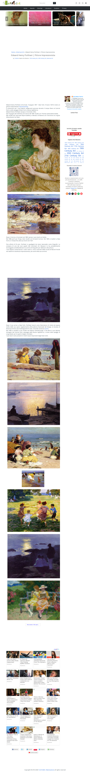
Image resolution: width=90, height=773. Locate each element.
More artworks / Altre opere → (33, 624)
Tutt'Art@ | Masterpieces (46, 770)
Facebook (16, 749)
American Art (20, 52)
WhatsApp (51, 749)
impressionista (23, 106)
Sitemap (39, 8)
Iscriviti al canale (33, 752)
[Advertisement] (45, 39)
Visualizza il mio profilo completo (74, 109)
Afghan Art (76, 162)
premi (47, 329)
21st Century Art (73, 155)
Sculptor (56, 8)
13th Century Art (69, 142)
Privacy (64, 8)
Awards (32, 8)
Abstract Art (69, 162)
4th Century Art (77, 157)
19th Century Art (34, 58)
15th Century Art (71, 144)
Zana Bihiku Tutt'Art (78, 96)
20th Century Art (42, 58)
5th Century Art (77, 159)
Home (25, 8)
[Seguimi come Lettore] (67, 194)
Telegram (43, 749)
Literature (48, 8)
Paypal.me (73, 188)
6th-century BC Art (79, 161)
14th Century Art (79, 142)
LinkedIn (30, 749)
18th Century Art (73, 148)
